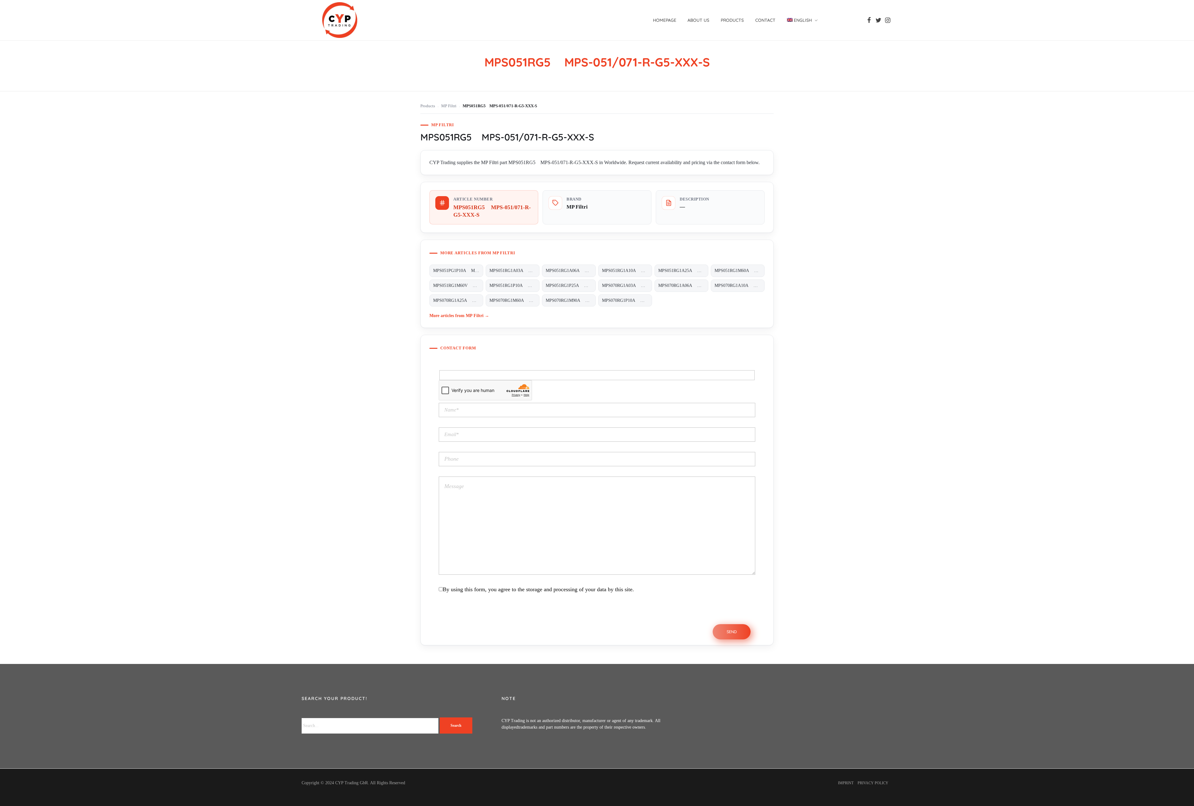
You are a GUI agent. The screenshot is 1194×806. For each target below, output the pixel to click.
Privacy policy (873, 783)
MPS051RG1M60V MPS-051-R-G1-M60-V (458, 285)
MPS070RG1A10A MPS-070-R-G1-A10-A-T (740, 285)
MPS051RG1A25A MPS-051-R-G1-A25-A (683, 270)
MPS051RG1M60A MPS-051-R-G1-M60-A (740, 270)
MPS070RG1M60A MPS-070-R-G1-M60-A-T (514, 300)
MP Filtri (448, 106)
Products (427, 106)
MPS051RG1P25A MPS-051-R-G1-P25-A (571, 285)
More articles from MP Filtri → (459, 315)
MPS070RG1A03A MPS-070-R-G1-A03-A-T (627, 285)
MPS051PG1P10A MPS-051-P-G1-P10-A (458, 270)
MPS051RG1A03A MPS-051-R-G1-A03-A (514, 270)
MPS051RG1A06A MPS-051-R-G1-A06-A (571, 270)
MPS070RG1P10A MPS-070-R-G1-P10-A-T (627, 300)
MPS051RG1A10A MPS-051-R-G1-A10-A (627, 270)
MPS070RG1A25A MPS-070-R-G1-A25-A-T (458, 300)
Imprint (846, 783)
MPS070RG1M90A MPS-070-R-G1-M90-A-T (571, 300)
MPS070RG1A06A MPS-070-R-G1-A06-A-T (683, 285)
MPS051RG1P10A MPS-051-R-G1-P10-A (514, 285)
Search (456, 725)
